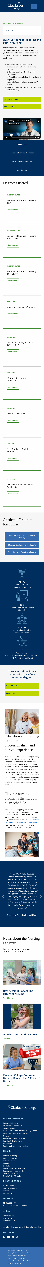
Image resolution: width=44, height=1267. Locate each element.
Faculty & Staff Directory (12, 1176)
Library (6, 1163)
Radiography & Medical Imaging (15, 1146)
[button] (22, 30)
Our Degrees (22, 144)
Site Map (18, 1263)
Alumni (6, 1191)
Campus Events (9, 1161)
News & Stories (22, 170)
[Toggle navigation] (34, 6)
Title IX (10, 1258)
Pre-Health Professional (12, 1141)
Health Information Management (16, 1133)
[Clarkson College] (12, 5)
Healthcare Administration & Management (20, 1131)
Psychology (7, 1144)
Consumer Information (12, 1174)
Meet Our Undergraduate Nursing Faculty (22, 536)
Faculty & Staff (9, 1193)
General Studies (9, 1128)
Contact (10, 1263)
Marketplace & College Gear (14, 1168)
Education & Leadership (12, 1126)
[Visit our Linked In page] (13, 1237)
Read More (7, 998)
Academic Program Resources (22, 153)
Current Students (10, 1188)
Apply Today (8, 107)
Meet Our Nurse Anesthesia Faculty (22, 552)
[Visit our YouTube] (8, 1237)
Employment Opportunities (13, 1171)
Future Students (9, 1186)
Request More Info (11, 99)
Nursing (6, 1136)
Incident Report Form (14, 1261)
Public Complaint (19, 1258)
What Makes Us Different (22, 162)
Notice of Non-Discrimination (17, 1255)
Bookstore (7, 1166)
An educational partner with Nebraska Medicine (22, 1227)
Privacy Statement (14, 1253)
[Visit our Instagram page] (17, 1237)
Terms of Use (26, 1253)
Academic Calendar (10, 1158)
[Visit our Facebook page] (4, 1237)
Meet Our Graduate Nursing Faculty (22, 545)
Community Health (10, 1123)
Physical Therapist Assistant (14, 1138)
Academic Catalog (10, 1156)
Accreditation (27, 1261)
